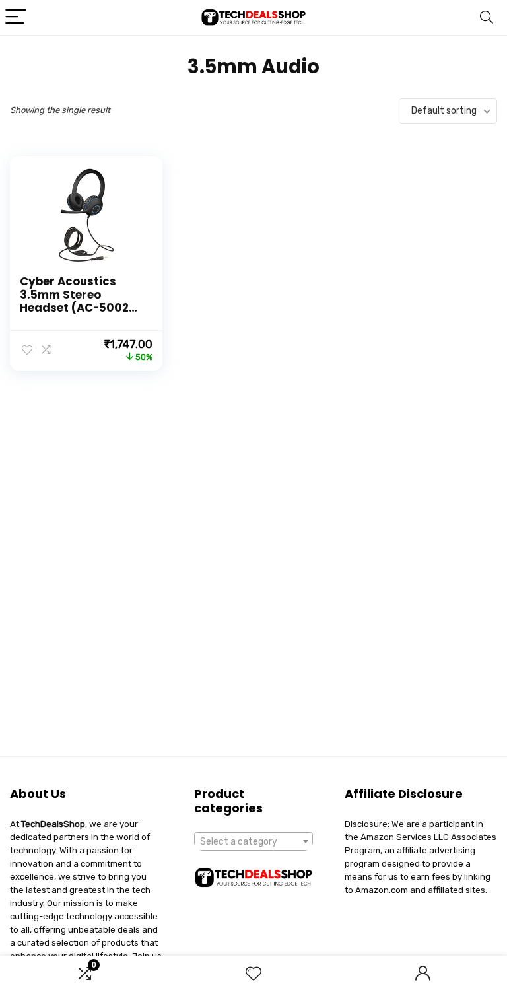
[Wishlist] (253, 974)
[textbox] (254, 842)
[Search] (486, 17)
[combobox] (254, 841)
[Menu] (16, 17)
